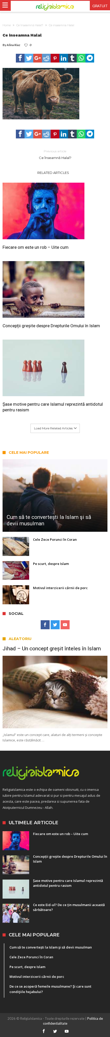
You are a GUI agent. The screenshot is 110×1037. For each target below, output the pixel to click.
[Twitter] (55, 625)
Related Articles (53, 173)
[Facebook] (45, 625)
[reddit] (46, 58)
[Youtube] (65, 625)
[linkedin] (63, 58)
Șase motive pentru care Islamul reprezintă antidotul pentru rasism (53, 407)
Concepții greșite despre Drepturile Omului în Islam (51, 325)
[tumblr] (72, 58)
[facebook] (20, 58)
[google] (37, 58)
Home (7, 25)
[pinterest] (55, 58)
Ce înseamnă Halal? (29, 25)
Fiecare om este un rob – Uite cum (36, 247)
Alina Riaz (13, 45)
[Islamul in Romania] (55, 6)
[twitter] (29, 58)
